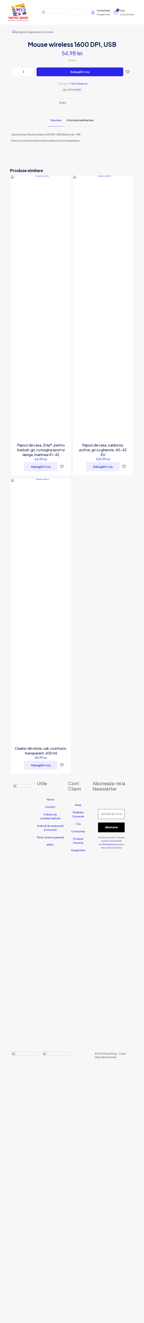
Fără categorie (79, 83)
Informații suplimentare (80, 120)
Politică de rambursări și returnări (50, 827)
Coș (78, 823)
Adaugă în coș (80, 72)
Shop (78, 804)
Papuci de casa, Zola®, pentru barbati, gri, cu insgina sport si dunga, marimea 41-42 (41, 450)
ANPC (50, 844)
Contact (50, 806)
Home (50, 799)
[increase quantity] (31, 72)
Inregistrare (78, 850)
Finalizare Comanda (78, 814)
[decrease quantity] (16, 72)
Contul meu (78, 831)
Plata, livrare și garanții (50, 837)
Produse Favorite (78, 840)
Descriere (56, 120)
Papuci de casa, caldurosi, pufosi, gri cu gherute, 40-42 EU (103, 450)
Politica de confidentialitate (50, 816)
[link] (25, 1184)
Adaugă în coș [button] (40, 466)
